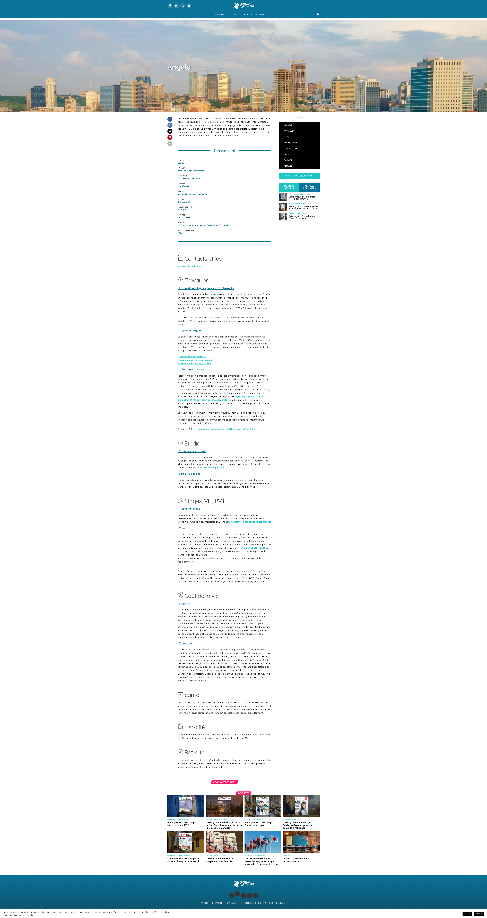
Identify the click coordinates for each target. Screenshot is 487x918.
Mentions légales (247, 903)
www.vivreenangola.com (192, 356)
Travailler (289, 131)
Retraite (288, 166)
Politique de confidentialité (272, 903)
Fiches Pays (249, 14)
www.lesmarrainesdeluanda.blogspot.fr (249, 521)
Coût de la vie (290, 148)
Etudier (287, 137)
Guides (229, 14)
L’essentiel (289, 125)
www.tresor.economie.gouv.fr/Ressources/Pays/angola (227, 429)
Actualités (219, 14)
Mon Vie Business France (252, 547)
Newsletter (207, 903)
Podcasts (238, 14)
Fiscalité (288, 160)
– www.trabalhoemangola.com (194, 363)
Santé (286, 154)
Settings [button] (467, 914)
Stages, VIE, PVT (291, 142)
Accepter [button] (478, 914)
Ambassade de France (190, 266)
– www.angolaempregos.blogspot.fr (197, 360)
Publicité (219, 903)
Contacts (231, 903)
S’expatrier (260, 14)
